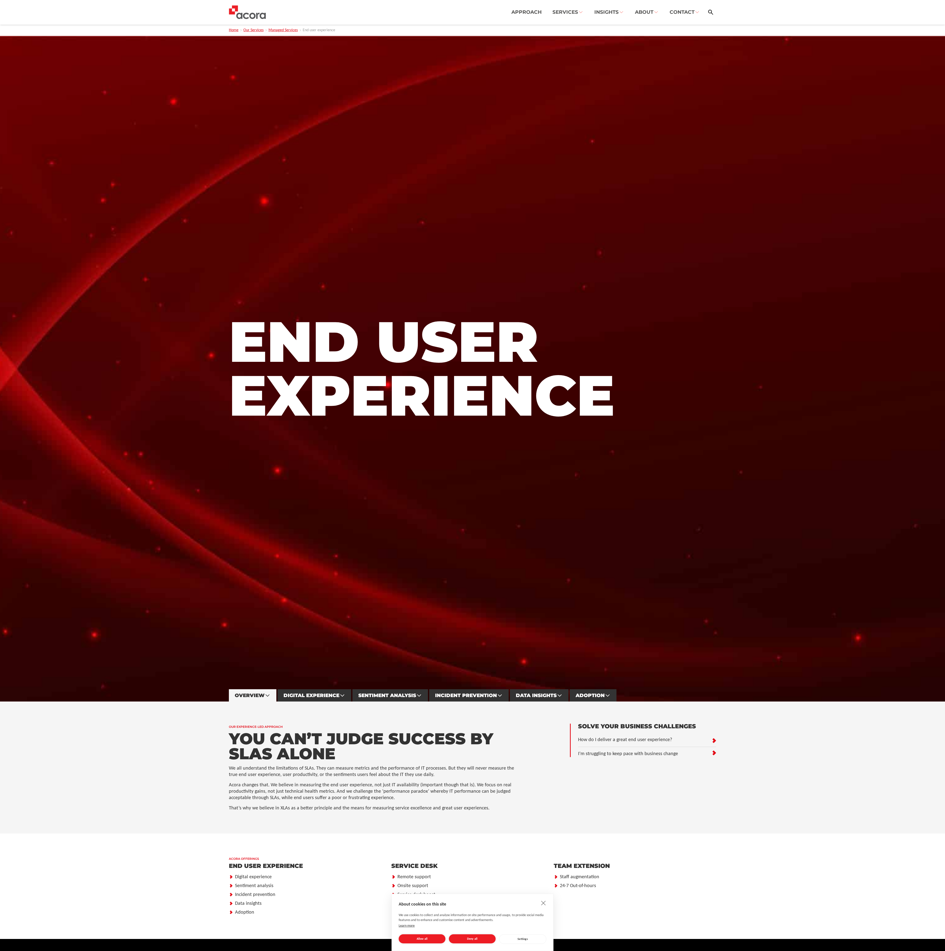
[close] (543, 903)
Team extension (582, 866)
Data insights (536, 695)
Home (233, 30)
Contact (682, 12)
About (644, 12)
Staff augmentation (579, 877)
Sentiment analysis (387, 695)
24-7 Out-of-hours (578, 885)
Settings (523, 939)
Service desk (414, 866)
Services (565, 12)
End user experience (266, 866)
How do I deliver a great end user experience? (625, 739)
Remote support (414, 877)
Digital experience (253, 877)
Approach (526, 12)
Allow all (422, 938)
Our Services (253, 30)
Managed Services (283, 30)
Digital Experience (311, 695)
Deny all (472, 938)
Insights (606, 12)
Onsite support (412, 885)
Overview (250, 695)
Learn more (407, 926)
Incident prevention (466, 695)
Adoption (590, 695)
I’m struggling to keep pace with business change (628, 753)
